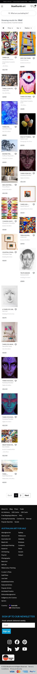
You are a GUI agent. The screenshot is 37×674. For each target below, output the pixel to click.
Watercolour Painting (8, 568)
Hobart (20, 555)
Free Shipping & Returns (9, 515)
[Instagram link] (11, 644)
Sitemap (28, 518)
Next (27, 495)
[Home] (18, 6)
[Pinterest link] (26, 644)
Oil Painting (5, 552)
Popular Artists (6, 588)
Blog (11, 509)
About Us (4, 509)
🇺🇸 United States (14, 608)
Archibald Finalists (7, 591)
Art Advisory (5, 512)
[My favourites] (32, 6)
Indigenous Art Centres (9, 597)
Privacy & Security (16, 669)
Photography (5, 558)
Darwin (20, 552)
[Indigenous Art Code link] (18, 658)
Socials (17, 522)
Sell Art (3, 601)
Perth (20, 548)
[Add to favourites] (16, 57)
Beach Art (4, 542)
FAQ (20, 515)
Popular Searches (7, 522)
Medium (27, 28)
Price (9, 28)
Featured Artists (6, 585)
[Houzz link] (11, 651)
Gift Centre (15, 512)
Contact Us (20, 518)
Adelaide (21, 539)
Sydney (20, 532)
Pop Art (4, 555)
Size (18, 28)
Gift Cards (24, 512)
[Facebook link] (18, 644)
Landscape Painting (7, 545)
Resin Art (4, 561)
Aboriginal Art (6, 532)
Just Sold (4, 578)
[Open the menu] (2, 6)
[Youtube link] (26, 651)
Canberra (21, 545)
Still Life (4, 564)
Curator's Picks (6, 572)
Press (16, 509)
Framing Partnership (8, 518)
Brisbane (21, 542)
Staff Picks (4, 575)
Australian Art (6, 539)
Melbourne (22, 536)
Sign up (6, 631)
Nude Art (4, 548)
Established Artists (7, 581)
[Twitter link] (18, 651)
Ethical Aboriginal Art (8, 594)
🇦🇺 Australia (13, 605)
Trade (22, 509)
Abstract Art (5, 536)
